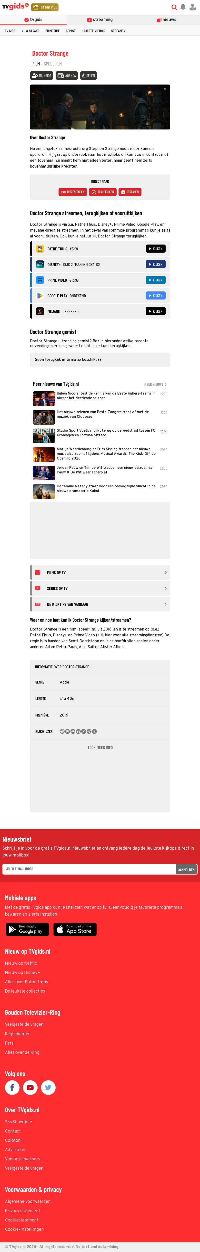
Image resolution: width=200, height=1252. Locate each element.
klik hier (104, 635)
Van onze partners (22, 1159)
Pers (9, 1043)
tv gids (10, 30)
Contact (13, 1131)
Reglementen (18, 1034)
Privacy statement (22, 1211)
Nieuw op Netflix (21, 963)
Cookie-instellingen (24, 1229)
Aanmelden (186, 869)
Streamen (118, 30)
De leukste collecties (25, 991)
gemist (71, 30)
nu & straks (30, 30)
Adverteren (16, 1150)
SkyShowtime (18, 1122)
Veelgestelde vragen (24, 1024)
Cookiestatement (22, 1220)
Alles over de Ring (22, 1053)
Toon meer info (100, 747)
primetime (52, 30)
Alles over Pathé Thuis (26, 982)
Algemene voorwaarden (28, 1202)
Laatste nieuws (93, 30)
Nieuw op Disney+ (22, 973)
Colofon (13, 1141)
